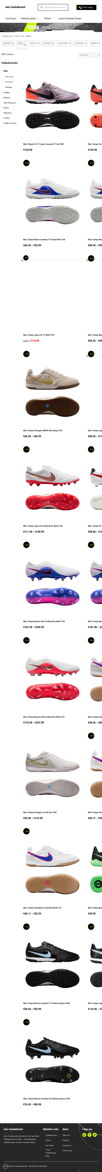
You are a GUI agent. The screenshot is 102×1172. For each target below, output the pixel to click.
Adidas (6, 92)
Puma (6, 107)
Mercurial (9, 76)
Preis (94, 43)
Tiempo (8, 87)
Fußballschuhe (7, 36)
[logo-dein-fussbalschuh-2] (15, 7)
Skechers (7, 113)
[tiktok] (95, 1135)
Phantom (9, 82)
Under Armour (10, 123)
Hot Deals (11, 18)
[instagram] (84, 1135)
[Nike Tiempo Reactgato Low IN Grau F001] (52, 770)
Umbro (6, 118)
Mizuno (6, 97)
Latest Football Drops (69, 18)
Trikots (47, 18)
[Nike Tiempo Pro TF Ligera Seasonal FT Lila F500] (52, 102)
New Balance (9, 102)
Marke (16, 36)
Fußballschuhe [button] (28, 18)
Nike (22, 36)
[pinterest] (90, 1135)
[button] (5, 1166)
